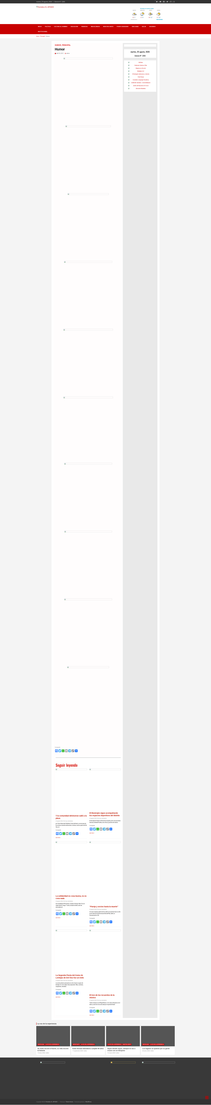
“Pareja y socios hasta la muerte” (103, 906)
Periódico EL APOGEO (52, 1102)
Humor (58, 45)
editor (47, 1053)
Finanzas (84, 26)
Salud (144, 26)
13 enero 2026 (41, 1053)
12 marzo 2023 (111, 1053)
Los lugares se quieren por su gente (156, 1048)
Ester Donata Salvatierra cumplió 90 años (88, 1048)
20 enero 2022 (146, 1050)
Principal (66, 45)
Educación (74, 26)
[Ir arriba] (207, 1097)
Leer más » (58, 837)
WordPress (88, 1102)
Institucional (42, 31)
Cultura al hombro (60, 26)
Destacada (41, 1044)
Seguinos (152, 26)
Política (48, 26)
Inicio (40, 26)
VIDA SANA (135, 26)
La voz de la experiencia (52, 1044)
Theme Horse (69, 1102)
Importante (76, 1044)
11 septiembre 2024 (77, 1050)
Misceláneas (95, 26)
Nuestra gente (108, 26)
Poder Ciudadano (122, 26)
